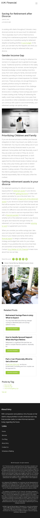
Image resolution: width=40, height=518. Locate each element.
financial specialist (12, 215)
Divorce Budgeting (11, 388)
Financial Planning (13, 263)
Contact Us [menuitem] (5, 447)
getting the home (22, 193)
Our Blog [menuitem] (4, 439)
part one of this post (13, 364)
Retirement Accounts (24, 263)
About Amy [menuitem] (5, 443)
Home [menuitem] (4, 431)
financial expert (7, 238)
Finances (8, 386)
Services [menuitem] (4, 435)
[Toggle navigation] (36, 3)
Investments (17, 266)
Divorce (6, 263)
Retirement (10, 266)
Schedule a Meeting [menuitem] (8, 451)
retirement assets (19, 191)
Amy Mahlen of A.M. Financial (18, 249)
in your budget (26, 43)
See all (4, 392)
